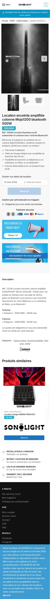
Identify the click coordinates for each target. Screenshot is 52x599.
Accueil (5, 21)
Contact (6, 520)
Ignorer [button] (7, 595)
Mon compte (8, 512)
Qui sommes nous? (11, 494)
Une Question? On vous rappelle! (25, 255)
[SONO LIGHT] (24, 427)
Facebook (7, 538)
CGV (4, 523)
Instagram (7, 542)
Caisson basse (22, 21)
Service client (9, 516)
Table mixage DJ (15, 412)
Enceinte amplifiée (35, 340)
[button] (44, 59)
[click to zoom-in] (26, 58)
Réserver (24, 191)
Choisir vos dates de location (16, 176)
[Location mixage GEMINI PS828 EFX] (24, 388)
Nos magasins (9, 497)
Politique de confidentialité (15, 501)
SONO (12, 21)
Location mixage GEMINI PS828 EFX (19, 414)
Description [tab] (8, 279)
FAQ (4, 527)
